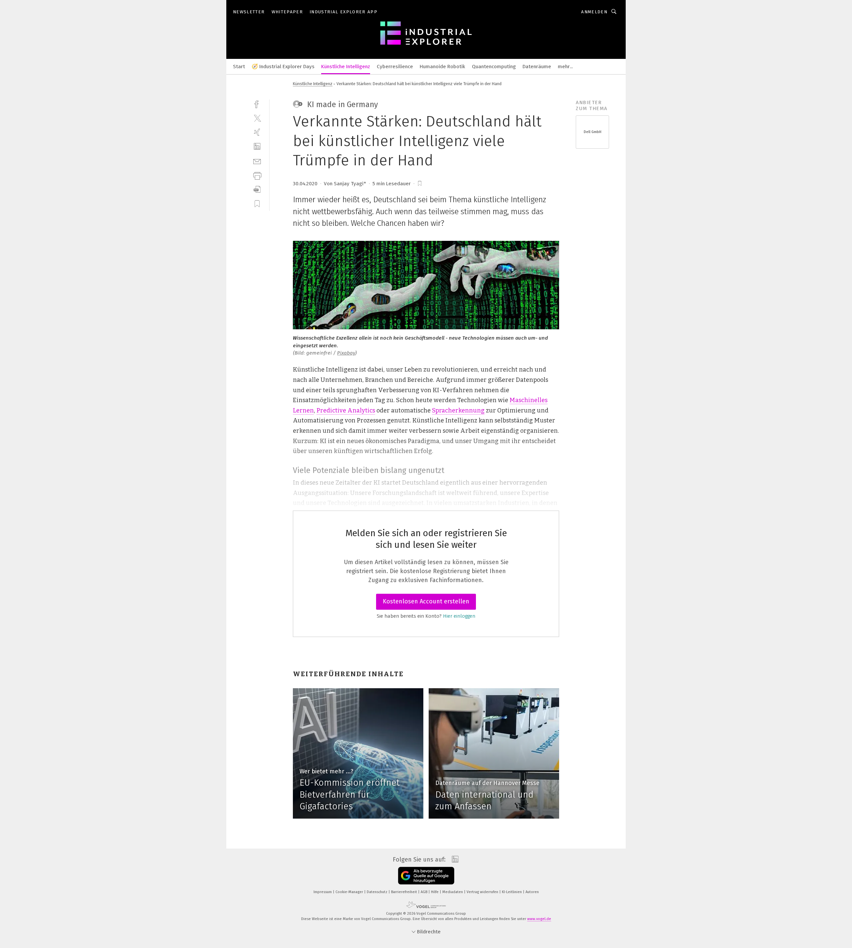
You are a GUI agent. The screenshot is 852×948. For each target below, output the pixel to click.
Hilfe (435, 892)
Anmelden (594, 12)
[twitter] (257, 118)
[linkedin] (257, 146)
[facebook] (257, 103)
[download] (257, 189)
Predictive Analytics (346, 410)
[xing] (257, 132)
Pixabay (346, 353)
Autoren (532, 892)
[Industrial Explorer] (239, 66)
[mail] (257, 161)
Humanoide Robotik (442, 67)
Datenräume (537, 67)
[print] (257, 175)
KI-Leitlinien (512, 892)
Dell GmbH (592, 132)
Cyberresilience (395, 67)
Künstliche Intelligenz (345, 67)
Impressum (323, 892)
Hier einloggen (459, 616)
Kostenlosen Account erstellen (426, 601)
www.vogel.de (539, 919)
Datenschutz (377, 892)
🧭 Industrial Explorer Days (283, 67)
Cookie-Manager (349, 892)
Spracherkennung (458, 410)
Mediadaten (453, 892)
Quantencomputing (494, 67)
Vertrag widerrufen (483, 892)
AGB (424, 892)
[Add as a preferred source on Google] (426, 875)
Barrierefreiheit (404, 892)
